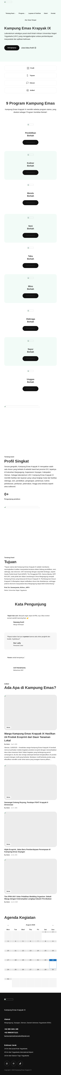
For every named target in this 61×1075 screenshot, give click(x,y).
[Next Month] (53, 925)
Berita (8, 727)
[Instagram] (13, 1063)
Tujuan (32, 75)
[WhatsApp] (6, 1063)
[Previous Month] (8, 925)
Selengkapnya (11, 47)
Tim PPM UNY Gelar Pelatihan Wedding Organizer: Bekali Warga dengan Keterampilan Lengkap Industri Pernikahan (27, 898)
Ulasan (32, 83)
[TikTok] (20, 1063)
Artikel (32, 90)
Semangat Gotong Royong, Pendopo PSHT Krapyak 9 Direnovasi (26, 803)
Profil (32, 68)
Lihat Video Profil (27, 48)
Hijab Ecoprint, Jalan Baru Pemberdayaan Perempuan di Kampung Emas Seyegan (27, 850)
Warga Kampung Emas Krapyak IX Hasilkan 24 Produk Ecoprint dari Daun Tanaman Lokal (29, 737)
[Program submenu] (24, 13)
